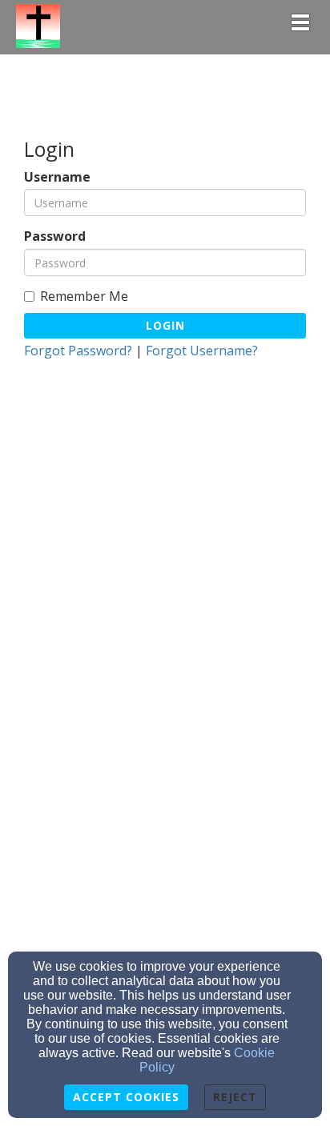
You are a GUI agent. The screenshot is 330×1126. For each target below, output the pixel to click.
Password (55, 236)
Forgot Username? (202, 350)
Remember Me (84, 296)
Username (57, 177)
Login (165, 325)
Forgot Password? (78, 350)
